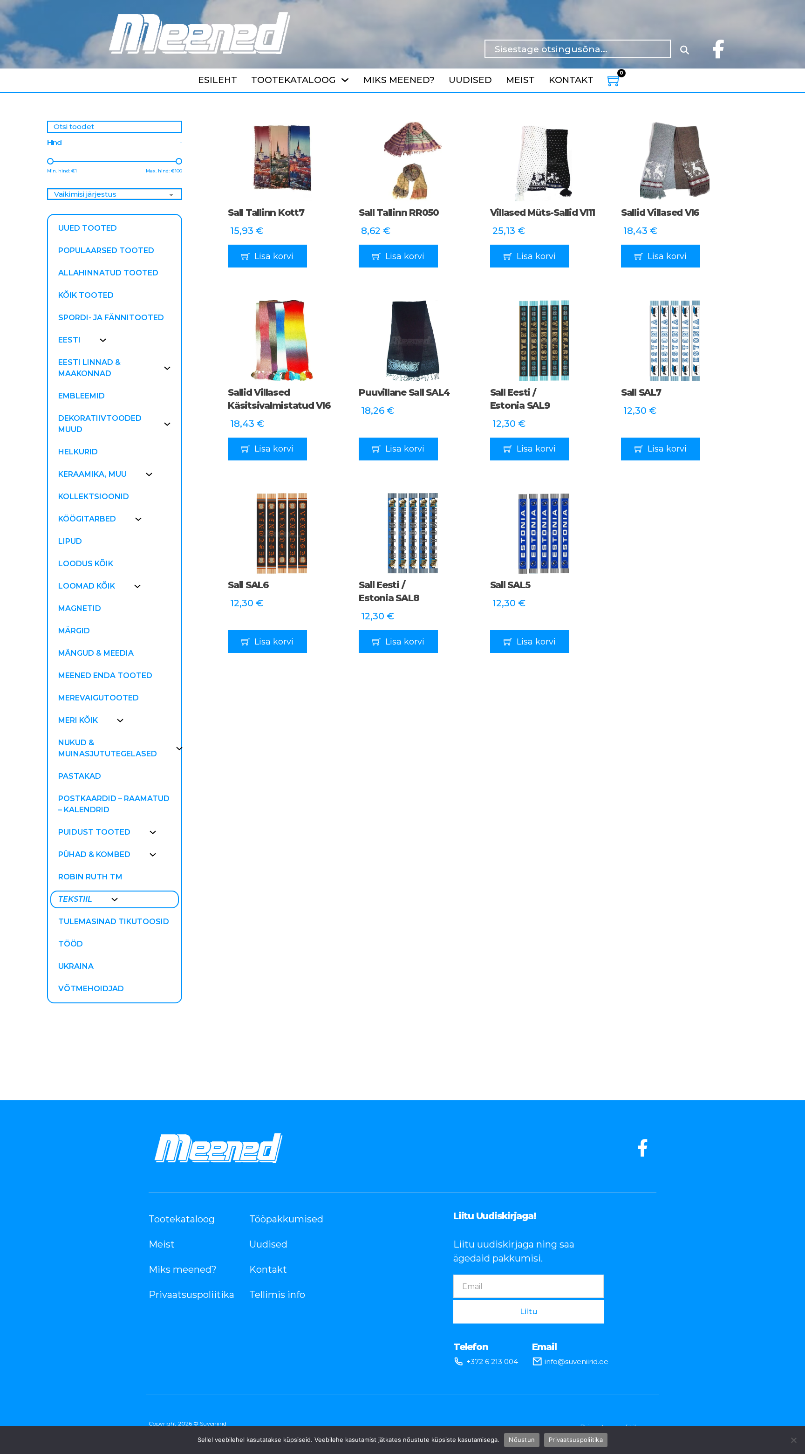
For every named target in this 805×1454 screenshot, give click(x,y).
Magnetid (79, 608)
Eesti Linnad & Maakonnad (89, 368)
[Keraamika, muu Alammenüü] (149, 474)
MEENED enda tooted (105, 675)
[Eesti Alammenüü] (103, 340)
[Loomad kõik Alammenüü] (137, 586)
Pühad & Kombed (94, 854)
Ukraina (76, 966)
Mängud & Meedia (96, 653)
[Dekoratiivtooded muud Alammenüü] (167, 424)
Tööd (70, 944)
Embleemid (81, 395)
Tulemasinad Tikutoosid (113, 921)
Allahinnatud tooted (108, 272)
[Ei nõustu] (793, 1440)
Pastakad (79, 776)
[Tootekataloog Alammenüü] (345, 79)
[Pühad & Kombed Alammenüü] (153, 855)
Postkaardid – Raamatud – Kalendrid (114, 804)
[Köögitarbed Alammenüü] (138, 519)
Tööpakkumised (285, 1219)
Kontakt (571, 80)
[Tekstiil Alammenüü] (114, 899)
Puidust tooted (94, 832)
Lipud (70, 541)
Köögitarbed (87, 518)
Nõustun (522, 1439)
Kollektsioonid (93, 496)
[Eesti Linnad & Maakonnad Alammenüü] (167, 368)
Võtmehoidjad (91, 988)
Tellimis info (277, 1294)
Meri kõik (78, 720)
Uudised (470, 80)
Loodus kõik (85, 563)
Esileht (217, 80)
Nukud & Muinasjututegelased (107, 748)
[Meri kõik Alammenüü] (120, 720)
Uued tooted (87, 228)
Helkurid (78, 451)
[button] (281, 256)
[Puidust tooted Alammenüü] (153, 832)
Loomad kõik (86, 586)
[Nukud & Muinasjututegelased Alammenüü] (179, 748)
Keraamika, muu (92, 474)
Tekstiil (75, 899)
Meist (520, 80)
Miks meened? (399, 80)
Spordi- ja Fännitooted (111, 317)
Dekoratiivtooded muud (100, 424)
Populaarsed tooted (106, 250)
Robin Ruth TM (90, 876)
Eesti (69, 340)
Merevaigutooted (98, 697)
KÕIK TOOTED (86, 295)
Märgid (74, 630)
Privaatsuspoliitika (185, 1294)
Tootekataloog (293, 80)
